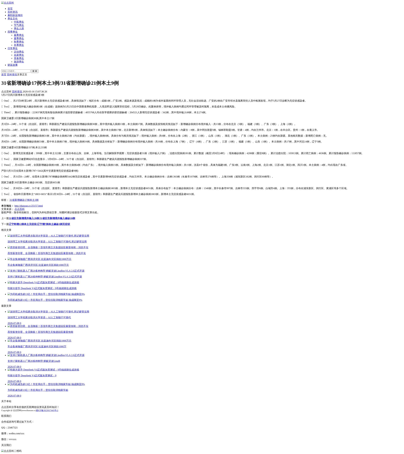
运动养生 (19, 51)
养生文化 (13, 18)
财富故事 (13, 65)
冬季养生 (19, 45)
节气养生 (19, 25)
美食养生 (19, 58)
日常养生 (13, 48)
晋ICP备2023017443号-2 (47, 410)
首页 (10, 8)
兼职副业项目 (15, 15)
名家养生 (19, 55)
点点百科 (20, 209)
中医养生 (19, 22)
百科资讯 (13, 12)
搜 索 (34, 71)
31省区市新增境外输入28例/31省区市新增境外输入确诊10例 (42, 218)
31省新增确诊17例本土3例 (24, 200)
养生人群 (19, 28)
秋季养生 (19, 41)
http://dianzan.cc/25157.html (29, 205)
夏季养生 (19, 38)
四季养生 (13, 31)
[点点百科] (7, 2)
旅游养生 (19, 61)
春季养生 (19, 35)
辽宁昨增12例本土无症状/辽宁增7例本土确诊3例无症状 (39, 224)
